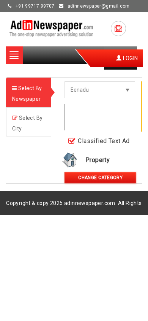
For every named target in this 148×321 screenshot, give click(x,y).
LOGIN (129, 58)
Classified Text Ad (103, 141)
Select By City (27, 123)
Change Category (100, 177)
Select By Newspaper (27, 93)
